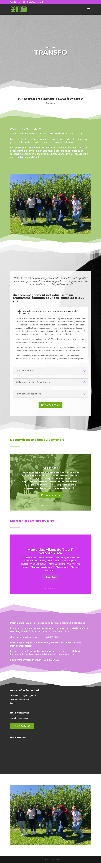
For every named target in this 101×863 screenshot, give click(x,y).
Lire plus (50, 577)
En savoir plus (50, 404)
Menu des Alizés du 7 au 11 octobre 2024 (50, 551)
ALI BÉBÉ (50, 468)
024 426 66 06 (22, 725)
